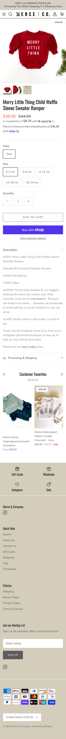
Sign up (13, 655)
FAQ (5, 563)
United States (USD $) (19, 717)
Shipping (8, 557)
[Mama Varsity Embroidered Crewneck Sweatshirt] (17, 406)
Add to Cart (33, 217)
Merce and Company (21, 726)
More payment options (33, 238)
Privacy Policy (11, 603)
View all (32, 380)
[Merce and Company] (33, 14)
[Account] (54, 14)
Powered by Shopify (42, 726)
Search (7, 534)
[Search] (12, 14)
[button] (33, 121)
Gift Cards (9, 552)
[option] (33, 50)
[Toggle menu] (4, 14)
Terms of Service (13, 609)
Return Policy (11, 597)
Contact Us (9, 546)
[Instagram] (5, 512)
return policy (29, 347)
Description (10, 250)
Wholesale (9, 569)
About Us (8, 540)
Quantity (8, 193)
